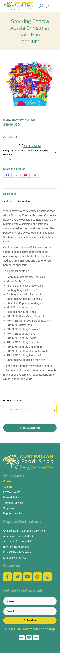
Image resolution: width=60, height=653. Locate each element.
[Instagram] (47, 576)
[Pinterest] (25, 175)
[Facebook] (7, 175)
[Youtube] (27, 576)
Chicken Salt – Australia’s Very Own (24, 530)
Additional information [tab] (16, 201)
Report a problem (13, 513)
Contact (7, 481)
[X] (16, 175)
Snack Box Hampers (24, 119)
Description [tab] (10, 193)
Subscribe (30, 620)
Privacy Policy (11, 492)
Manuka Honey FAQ (15, 557)
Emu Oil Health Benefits (17, 552)
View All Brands (30, 427)
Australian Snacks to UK (17, 541)
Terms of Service (13, 502)
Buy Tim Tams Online (16, 546)
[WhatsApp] (34, 175)
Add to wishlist (32, 146)
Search (53, 409)
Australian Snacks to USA (18, 536)
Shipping (8, 508)
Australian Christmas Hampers (28, 150)
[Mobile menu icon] (54, 6)
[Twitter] (17, 576)
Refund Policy (11, 497)
